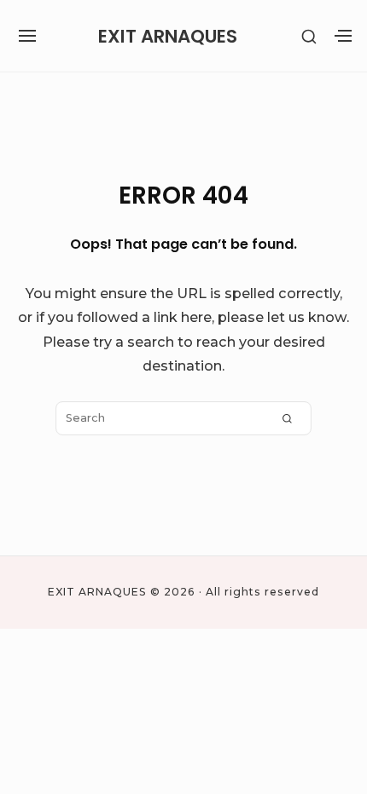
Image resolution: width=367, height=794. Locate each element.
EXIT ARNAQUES (167, 36)
